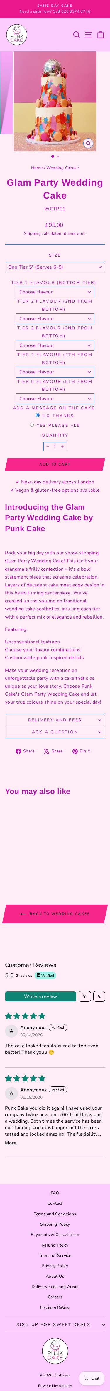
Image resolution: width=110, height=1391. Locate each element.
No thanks (58, 415)
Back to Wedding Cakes (59, 913)
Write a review (40, 996)
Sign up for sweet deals (53, 1324)
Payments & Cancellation (55, 1234)
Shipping (32, 233)
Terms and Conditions (55, 1214)
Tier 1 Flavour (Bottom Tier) (53, 282)
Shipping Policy (55, 1224)
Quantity (55, 435)
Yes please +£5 (58, 425)
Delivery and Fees (55, 720)
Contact (55, 1203)
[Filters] (85, 996)
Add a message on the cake (54, 408)
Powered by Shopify (55, 1385)
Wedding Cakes (61, 168)
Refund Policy (55, 1245)
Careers (55, 1297)
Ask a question (55, 732)
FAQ (55, 1193)
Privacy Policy (55, 1266)
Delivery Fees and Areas (55, 1286)
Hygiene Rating (55, 1307)
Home (37, 168)
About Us (55, 1276)
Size (55, 255)
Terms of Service (55, 1255)
